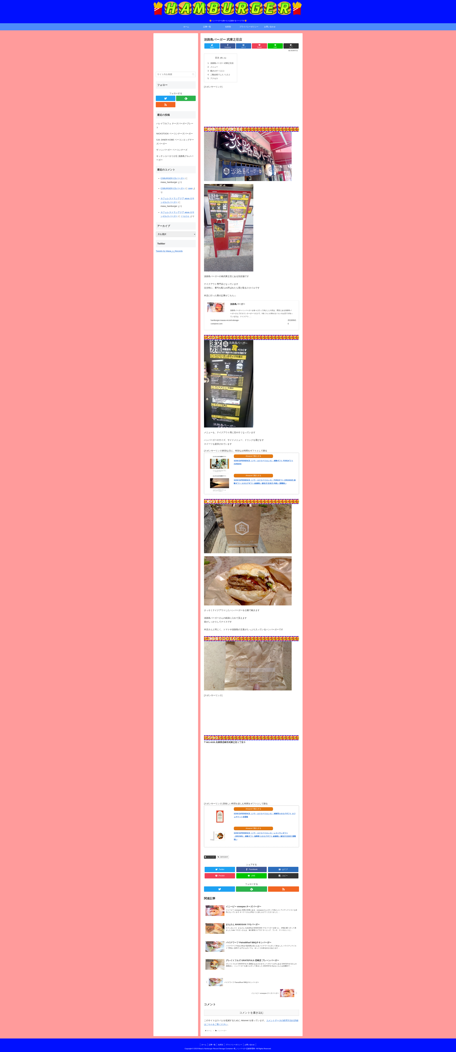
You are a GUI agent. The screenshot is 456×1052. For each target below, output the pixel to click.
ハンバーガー (211, 857)
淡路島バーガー (237, 304)
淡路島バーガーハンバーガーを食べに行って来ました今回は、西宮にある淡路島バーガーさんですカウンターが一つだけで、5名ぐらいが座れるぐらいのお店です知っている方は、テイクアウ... (261, 313)
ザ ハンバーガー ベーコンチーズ (171, 150)
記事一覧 (212, 1045)
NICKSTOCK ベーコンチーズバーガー (174, 133)
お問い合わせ (250, 1045)
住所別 (220, 1045)
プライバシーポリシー (234, 1045)
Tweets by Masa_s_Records (169, 251)
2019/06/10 (292, 322)
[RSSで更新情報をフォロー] (283, 889)
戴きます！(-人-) (217, 71)
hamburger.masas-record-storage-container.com (225, 322)
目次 (217, 58)
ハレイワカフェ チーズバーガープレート (174, 125)
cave (190, 188)
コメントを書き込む (251, 1012)
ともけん (185, 216)
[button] (193, 74)
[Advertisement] (251, 105)
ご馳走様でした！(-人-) (220, 75)
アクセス (214, 78)
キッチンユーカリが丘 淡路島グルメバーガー (174, 158)
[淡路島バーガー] (215, 308)
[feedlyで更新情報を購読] (251, 889)
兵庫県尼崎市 (224, 857)
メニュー (214, 67)
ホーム (203, 1045)
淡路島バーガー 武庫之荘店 (222, 63)
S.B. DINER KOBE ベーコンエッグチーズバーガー (175, 142)
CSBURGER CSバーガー (173, 178)
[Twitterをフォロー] (219, 889)
